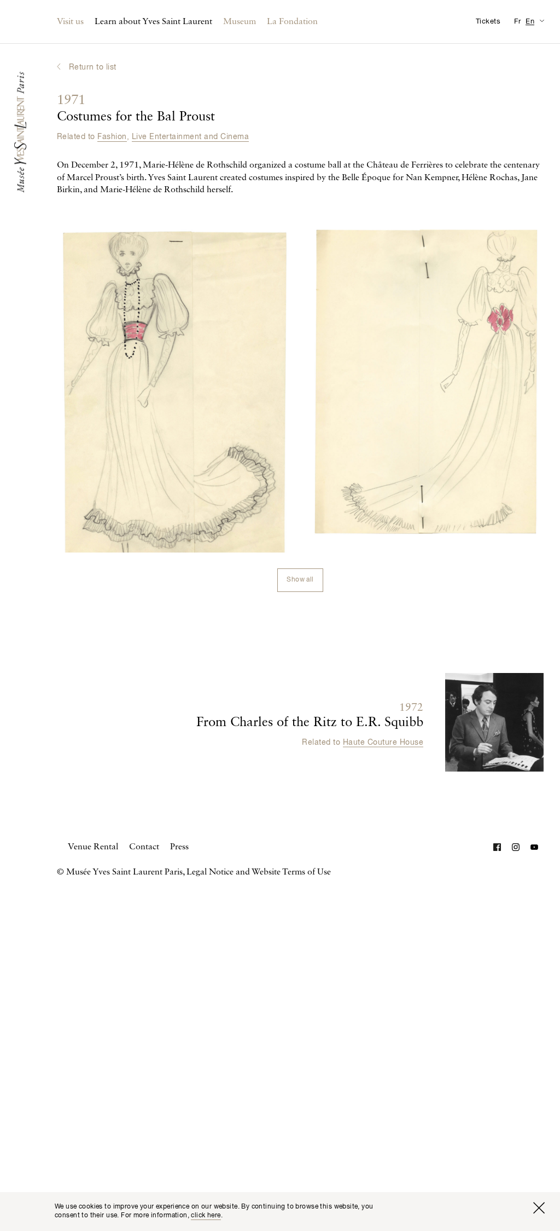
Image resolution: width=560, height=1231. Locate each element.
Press (179, 847)
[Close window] (539, 1208)
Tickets (488, 21)
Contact (144, 847)
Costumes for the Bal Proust (136, 109)
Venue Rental (93, 847)
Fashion (111, 137)
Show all (300, 580)
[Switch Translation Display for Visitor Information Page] (541, 20)
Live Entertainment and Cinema (190, 137)
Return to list (92, 67)
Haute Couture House (383, 742)
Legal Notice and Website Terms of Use (258, 872)
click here (205, 1215)
